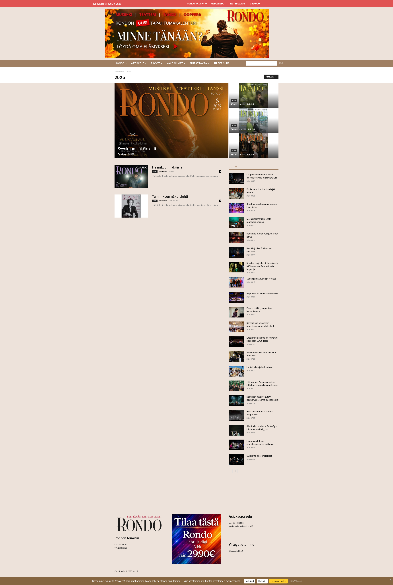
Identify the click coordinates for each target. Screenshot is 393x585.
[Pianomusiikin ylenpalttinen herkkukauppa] (236, 312)
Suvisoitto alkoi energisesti (259, 456)
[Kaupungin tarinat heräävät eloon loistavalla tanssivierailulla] (236, 178)
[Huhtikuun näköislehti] (253, 145)
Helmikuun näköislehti (169, 167)
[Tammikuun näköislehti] (131, 206)
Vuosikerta (119, 71)
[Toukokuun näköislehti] (253, 120)
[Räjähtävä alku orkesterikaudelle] (236, 297)
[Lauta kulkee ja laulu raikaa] (236, 371)
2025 (120, 144)
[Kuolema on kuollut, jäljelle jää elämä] (236, 193)
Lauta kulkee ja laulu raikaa (259, 367)
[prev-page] (231, 471)
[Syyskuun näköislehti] (171, 120)
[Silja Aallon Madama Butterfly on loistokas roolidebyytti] (236, 430)
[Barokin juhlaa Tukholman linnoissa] (236, 252)
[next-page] (235, 471)
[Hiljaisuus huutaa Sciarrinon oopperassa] (236, 415)
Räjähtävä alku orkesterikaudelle (262, 293)
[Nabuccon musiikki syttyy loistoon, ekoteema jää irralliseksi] (236, 400)
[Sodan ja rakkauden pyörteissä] (236, 282)
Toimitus (122, 154)
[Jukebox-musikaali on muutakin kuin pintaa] (236, 208)
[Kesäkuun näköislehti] (253, 95)
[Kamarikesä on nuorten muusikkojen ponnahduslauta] (236, 326)
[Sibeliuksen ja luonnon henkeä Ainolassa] (236, 356)
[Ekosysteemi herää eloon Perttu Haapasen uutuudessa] (236, 341)
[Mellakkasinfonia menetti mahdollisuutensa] (236, 222)
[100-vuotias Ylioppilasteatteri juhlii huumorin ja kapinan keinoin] (236, 386)
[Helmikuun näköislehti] (131, 176)
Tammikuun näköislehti (170, 196)
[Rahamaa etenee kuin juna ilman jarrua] (236, 237)
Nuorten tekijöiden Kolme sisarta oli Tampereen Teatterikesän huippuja (262, 266)
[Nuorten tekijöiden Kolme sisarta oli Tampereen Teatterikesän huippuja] (236, 267)
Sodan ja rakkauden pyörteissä (261, 279)
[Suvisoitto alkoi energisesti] (236, 459)
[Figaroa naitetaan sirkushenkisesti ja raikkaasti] (236, 445)
